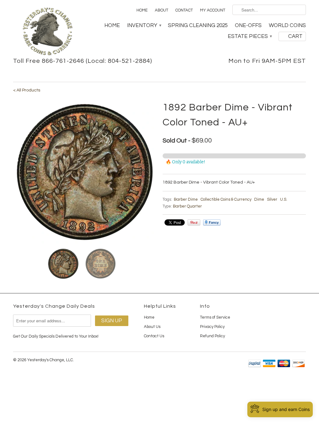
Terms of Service (215, 317)
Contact (184, 10)
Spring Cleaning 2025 (198, 25)
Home (142, 10)
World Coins (287, 25)
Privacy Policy (212, 327)
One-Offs (248, 25)
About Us (152, 327)
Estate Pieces (249, 36)
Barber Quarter (187, 206)
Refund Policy (212, 336)
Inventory (144, 25)
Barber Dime (186, 199)
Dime (259, 199)
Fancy (212, 222)
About (161, 10)
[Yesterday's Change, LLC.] (47, 32)
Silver (272, 199)
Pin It (194, 222)
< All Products (26, 90)
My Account (212, 10)
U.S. (283, 199)
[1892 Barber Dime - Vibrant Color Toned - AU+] (84, 171)
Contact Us (154, 336)
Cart (295, 36)
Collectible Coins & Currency (226, 199)
